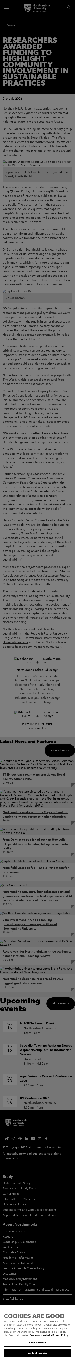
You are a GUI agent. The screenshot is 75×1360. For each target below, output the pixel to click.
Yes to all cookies (37, 1353)
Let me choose (37, 1343)
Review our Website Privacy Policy (49, 1335)
